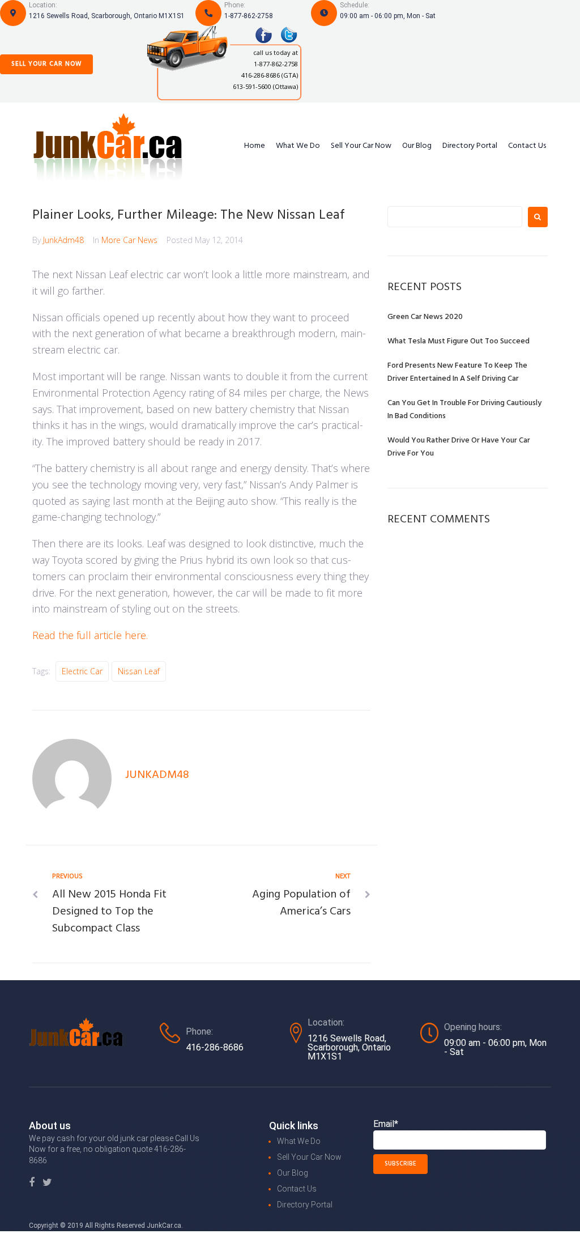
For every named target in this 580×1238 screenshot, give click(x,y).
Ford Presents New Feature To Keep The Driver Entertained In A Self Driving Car (457, 372)
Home (254, 146)
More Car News (129, 240)
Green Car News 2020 (425, 317)
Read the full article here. (90, 635)
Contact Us (527, 146)
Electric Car (82, 671)
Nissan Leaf (139, 671)
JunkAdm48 (63, 240)
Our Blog (417, 146)
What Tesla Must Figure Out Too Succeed (458, 341)
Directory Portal (469, 146)
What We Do (298, 146)
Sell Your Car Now (46, 64)
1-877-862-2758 (248, 16)
